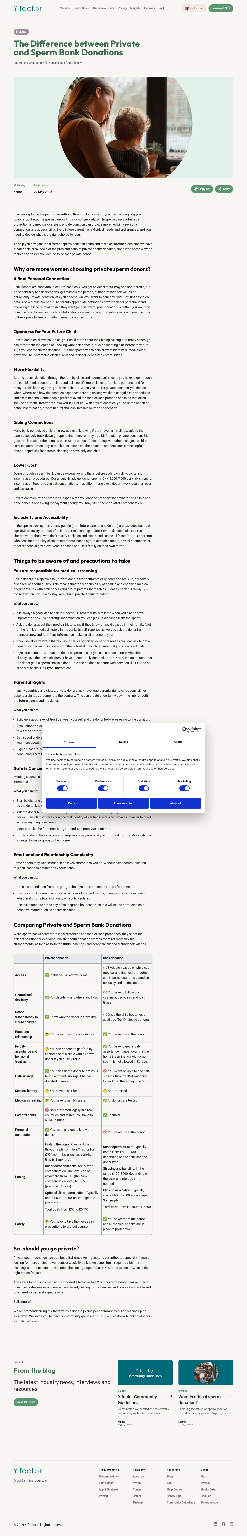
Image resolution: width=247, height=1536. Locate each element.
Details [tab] (123, 741)
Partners (149, 8)
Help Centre (174, 1489)
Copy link (204, 189)
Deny (71, 803)
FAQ (161, 8)
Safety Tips (140, 589)
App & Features (108, 1489)
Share (226, 189)
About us (138, 1476)
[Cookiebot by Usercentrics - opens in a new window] (185, 730)
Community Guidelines (181, 1502)
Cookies (206, 1496)
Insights (135, 8)
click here (98, 1316)
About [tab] (178, 741)
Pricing (122, 8)
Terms (205, 1476)
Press (137, 1483)
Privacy (205, 1483)
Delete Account (210, 1502)
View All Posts (25, 1402)
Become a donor (109, 1476)
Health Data (208, 1489)
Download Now (221, 8)
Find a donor (106, 1483)
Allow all (175, 803)
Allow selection (123, 803)
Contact (137, 1489)
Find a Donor (82, 8)
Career (137, 1496)
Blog (170, 1476)
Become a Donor (103, 8)
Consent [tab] (69, 742)
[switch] (103, 788)
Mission (65, 8)
